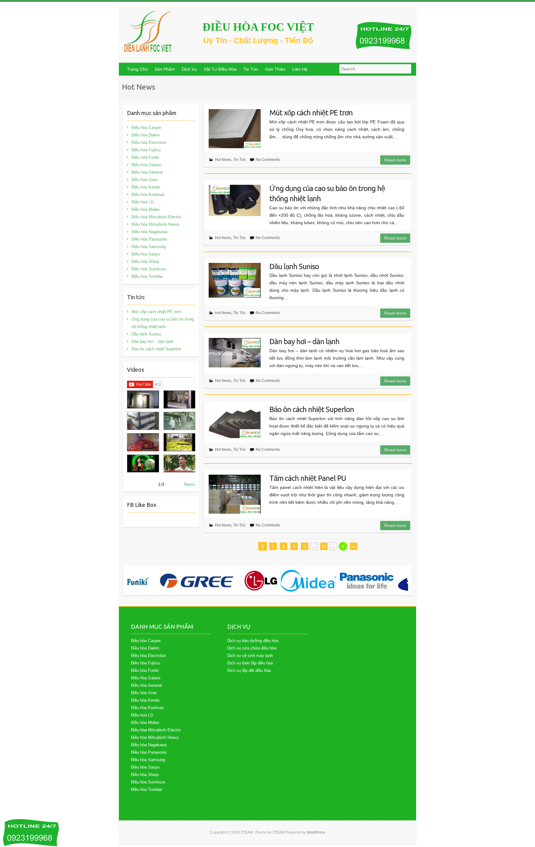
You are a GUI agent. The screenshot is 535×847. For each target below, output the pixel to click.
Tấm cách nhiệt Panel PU (307, 478)
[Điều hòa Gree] (196, 581)
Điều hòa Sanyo (146, 254)
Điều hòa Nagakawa (149, 231)
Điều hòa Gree (144, 179)
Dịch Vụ (189, 69)
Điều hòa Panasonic (149, 239)
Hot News (223, 159)
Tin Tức (250, 69)
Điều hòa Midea (145, 209)
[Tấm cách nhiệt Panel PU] (235, 494)
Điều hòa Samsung (149, 246)
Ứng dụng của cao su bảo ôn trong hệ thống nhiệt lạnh (327, 193)
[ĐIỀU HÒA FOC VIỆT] (148, 31)
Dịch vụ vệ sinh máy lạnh (250, 655)
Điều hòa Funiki (145, 157)
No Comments (268, 159)
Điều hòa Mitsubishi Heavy (156, 224)
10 (323, 546)
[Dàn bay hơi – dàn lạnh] (235, 352)
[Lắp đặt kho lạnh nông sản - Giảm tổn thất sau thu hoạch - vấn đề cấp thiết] (179, 464)
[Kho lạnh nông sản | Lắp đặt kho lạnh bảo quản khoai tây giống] (143, 464)
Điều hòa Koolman (148, 194)
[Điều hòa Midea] (308, 581)
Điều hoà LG (143, 202)
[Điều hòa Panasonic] (367, 581)
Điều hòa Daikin (146, 135)
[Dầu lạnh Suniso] (235, 280)
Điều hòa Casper (146, 127)
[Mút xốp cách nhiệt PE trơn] (235, 128)
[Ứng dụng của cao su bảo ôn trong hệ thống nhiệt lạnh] (235, 200)
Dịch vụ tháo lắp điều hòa (250, 663)
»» (353, 546)
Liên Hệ (299, 69)
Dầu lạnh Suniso (294, 266)
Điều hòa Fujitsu (146, 150)
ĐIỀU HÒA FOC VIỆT (258, 27)
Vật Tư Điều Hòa (220, 69)
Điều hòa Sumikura (149, 269)
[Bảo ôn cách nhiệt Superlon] (235, 422)
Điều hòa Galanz (146, 164)
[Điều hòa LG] (261, 581)
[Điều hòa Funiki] (138, 581)
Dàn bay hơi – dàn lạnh (304, 341)
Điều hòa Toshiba (147, 276)
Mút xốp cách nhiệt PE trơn (311, 113)
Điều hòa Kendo (146, 187)
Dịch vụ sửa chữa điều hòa (251, 648)
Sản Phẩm (164, 69)
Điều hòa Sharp (145, 261)
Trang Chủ (137, 69)
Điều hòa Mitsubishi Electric (157, 217)
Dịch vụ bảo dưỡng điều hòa (252, 640)
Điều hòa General (147, 172)
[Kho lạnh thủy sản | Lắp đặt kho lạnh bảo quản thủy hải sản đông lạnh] (179, 421)
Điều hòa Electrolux (149, 142)
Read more (395, 159)
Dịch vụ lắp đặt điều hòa (249, 670)
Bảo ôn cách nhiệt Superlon (311, 409)
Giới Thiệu (275, 69)
